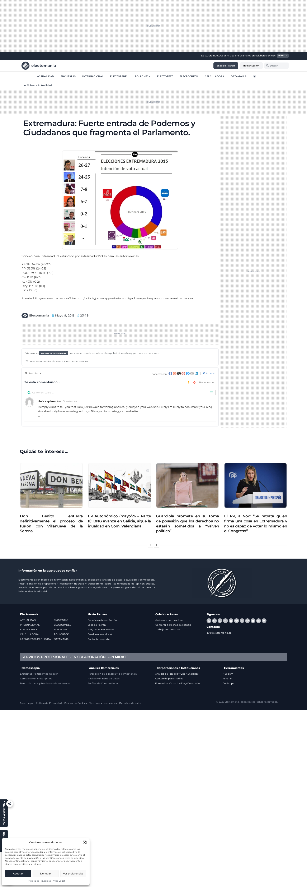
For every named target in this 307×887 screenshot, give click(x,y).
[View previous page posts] (150, 545)
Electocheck (189, 76)
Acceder (210, 373)
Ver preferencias (73, 873)
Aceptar (18, 873)
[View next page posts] (156, 545)
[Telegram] (231, 620)
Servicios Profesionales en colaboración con (75, 657)
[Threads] (225, 620)
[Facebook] (214, 620)
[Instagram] (242, 620)
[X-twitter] (209, 620)
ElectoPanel (119, 76)
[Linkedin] (258, 620)
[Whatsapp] (220, 620)
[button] (84, 842)
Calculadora (214, 76)
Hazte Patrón (97, 614)
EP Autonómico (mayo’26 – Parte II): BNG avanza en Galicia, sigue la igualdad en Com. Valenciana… (119, 521)
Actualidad (45, 76)
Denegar (45, 873)
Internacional (92, 76)
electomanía (43, 65)
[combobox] (276, 66)
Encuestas (68, 76)
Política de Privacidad (39, 881)
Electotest (165, 76)
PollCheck (142, 76)
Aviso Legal (59, 881)
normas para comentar (53, 353)
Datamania (238, 76)
